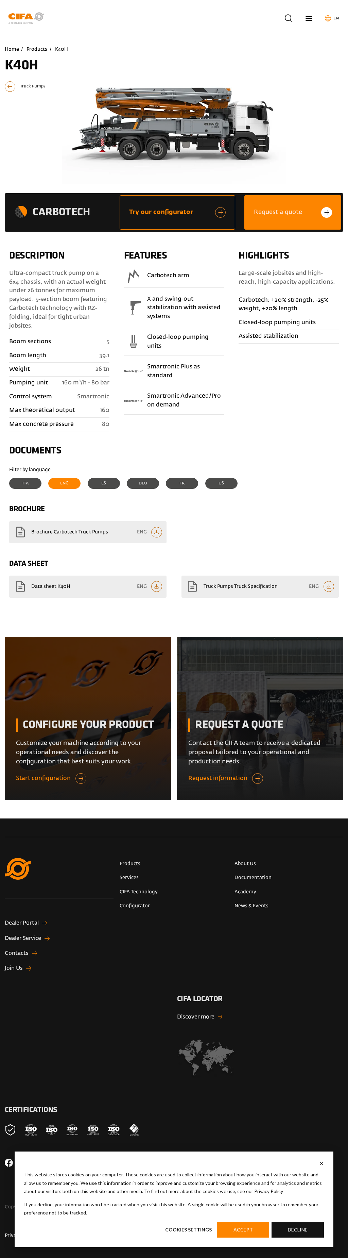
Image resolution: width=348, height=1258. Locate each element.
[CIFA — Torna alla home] (59, 878)
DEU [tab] (143, 483)
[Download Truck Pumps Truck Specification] (260, 587)
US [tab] (221, 483)
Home (12, 49)
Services (129, 877)
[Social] (9, 1163)
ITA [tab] (25, 483)
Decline (298, 1229)
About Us (245, 863)
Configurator (135, 906)
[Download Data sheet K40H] (88, 587)
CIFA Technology (139, 892)
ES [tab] (103, 483)
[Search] (289, 18)
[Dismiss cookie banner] (321, 1163)
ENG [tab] (64, 483)
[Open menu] (309, 18)
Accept (243, 1229)
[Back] (30, 86)
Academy (245, 892)
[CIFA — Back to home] (27, 18)
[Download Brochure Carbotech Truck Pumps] (88, 532)
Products (37, 49)
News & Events (251, 906)
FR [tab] (182, 483)
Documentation (253, 877)
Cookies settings (188, 1229)
